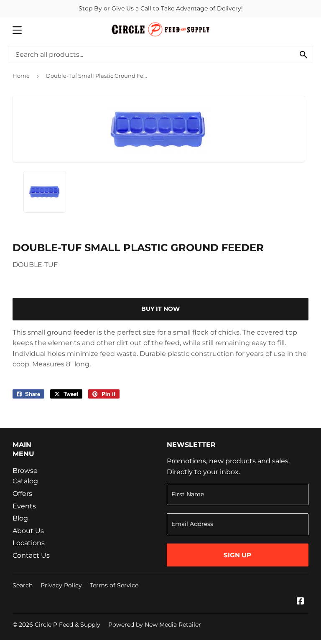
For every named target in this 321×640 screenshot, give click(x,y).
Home (21, 75)
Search (23, 585)
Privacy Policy (61, 585)
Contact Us (31, 555)
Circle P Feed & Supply (67, 624)
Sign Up (237, 555)
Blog (20, 518)
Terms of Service (114, 585)
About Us (28, 531)
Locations (29, 543)
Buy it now (160, 308)
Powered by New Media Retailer (154, 624)
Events (24, 506)
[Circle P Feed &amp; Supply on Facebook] (300, 602)
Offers (22, 494)
